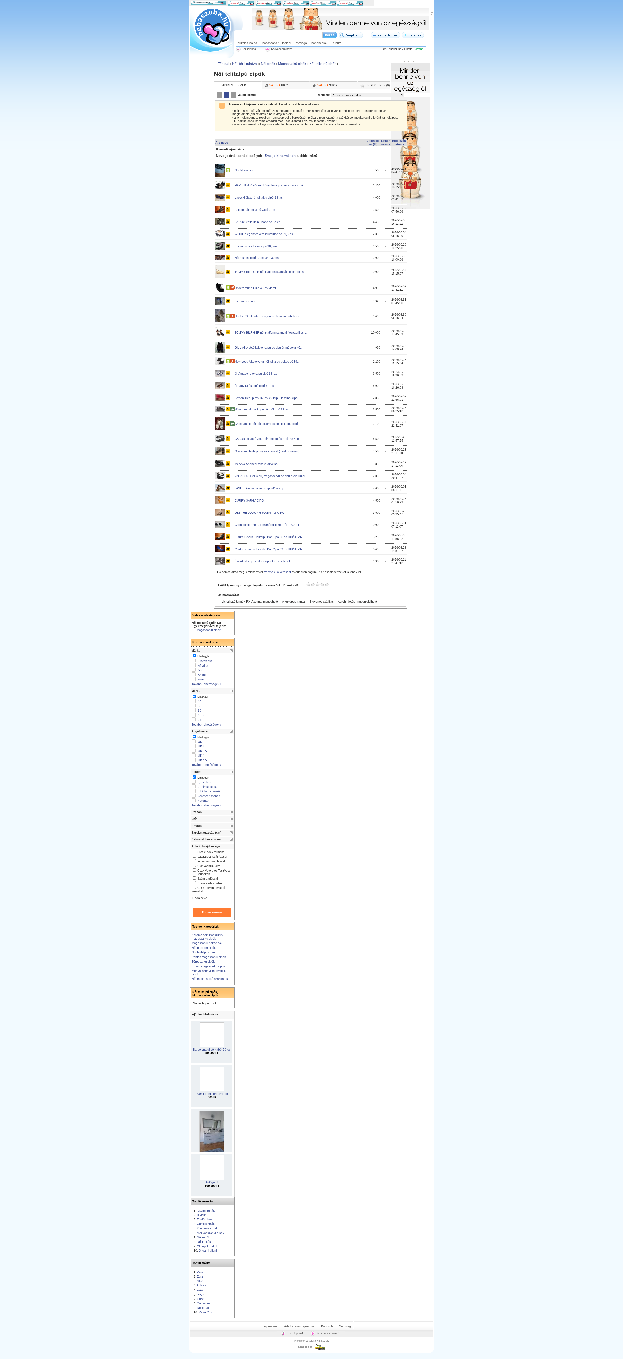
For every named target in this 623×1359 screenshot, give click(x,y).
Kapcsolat (327, 1326)
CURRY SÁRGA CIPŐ (249, 500)
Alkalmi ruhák (206, 1210)
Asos (201, 679)
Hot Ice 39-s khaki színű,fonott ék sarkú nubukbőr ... (268, 316)
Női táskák (204, 1242)
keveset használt (209, 796)
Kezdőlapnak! (295, 1333)
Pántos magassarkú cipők (209, 957)
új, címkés (204, 782)
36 (199, 710)
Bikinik (201, 1215)
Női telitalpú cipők (203, 952)
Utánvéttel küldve (208, 866)
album (337, 43)
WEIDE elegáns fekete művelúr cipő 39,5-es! (264, 234)
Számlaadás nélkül (210, 883)
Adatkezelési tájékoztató (300, 1326)
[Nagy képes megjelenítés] (234, 95)
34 (199, 701)
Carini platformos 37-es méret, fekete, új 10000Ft (267, 525)
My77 (200, 1294)
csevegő (301, 43)
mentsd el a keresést (278, 572)
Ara (200, 670)
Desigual (203, 1308)
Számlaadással (207, 878)
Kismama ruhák (207, 1228)
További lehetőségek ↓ (206, 684)
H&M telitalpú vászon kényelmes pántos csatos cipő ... (270, 185)
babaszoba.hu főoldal (276, 43)
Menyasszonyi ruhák (210, 1233)
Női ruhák (203, 1237)
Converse (203, 1303)
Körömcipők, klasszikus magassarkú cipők (207, 936)
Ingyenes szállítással (211, 861)
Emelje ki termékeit (280, 156)
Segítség (345, 1326)
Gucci (200, 1299)
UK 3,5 (202, 751)
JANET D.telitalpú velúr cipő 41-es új (259, 488)
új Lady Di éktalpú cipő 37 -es (254, 386)
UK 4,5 (202, 760)
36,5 (201, 715)
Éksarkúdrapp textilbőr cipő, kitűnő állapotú (263, 561)
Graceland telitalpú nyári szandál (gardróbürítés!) (267, 451)
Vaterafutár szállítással (212, 856)
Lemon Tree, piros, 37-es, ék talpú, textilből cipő (266, 398)
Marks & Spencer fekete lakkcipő (256, 464)
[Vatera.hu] (311, 1349)
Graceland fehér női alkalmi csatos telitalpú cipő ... (268, 424)
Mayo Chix (206, 1312)
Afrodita (203, 665)
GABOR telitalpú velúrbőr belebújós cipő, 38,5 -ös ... (269, 439)
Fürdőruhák (204, 1219)
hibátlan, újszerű (209, 791)
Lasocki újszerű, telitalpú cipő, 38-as (259, 197)
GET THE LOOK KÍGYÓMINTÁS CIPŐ (259, 512)
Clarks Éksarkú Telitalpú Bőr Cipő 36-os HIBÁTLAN (268, 537)
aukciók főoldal (248, 43)
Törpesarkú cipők (203, 961)
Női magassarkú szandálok (210, 979)
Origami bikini (208, 1250)
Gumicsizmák (206, 1224)
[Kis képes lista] (220, 95)
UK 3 (201, 746)
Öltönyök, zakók (207, 1246)
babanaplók (319, 43)
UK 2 (201, 742)
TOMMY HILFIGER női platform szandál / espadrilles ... (271, 272)
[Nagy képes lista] (227, 95)
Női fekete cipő (244, 170)
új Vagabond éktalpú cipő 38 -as (256, 373)
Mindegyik (203, 656)
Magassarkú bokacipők (207, 943)
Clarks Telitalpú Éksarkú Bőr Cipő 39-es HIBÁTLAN (268, 549)
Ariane (202, 675)
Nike (200, 1281)
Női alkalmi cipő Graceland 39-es (257, 258)
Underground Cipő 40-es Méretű (256, 288)
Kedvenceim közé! (328, 1333)
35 (199, 706)
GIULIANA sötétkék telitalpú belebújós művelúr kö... (268, 347)
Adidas (201, 1285)
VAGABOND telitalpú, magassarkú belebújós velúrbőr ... (271, 476)
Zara (200, 1276)
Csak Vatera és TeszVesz (213, 872)
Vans (200, 1272)
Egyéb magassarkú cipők (208, 966)
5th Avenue (205, 661)
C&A (200, 1290)
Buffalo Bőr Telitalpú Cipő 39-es (255, 210)
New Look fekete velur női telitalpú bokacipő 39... (267, 361)
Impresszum (271, 1326)
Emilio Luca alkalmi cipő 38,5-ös (256, 246)
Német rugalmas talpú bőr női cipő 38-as (261, 409)
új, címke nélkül (208, 787)
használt (203, 800)
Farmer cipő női (245, 301)
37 (199, 720)
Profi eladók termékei (211, 852)
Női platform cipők (204, 947)
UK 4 (201, 755)
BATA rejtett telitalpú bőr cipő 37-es (257, 222)
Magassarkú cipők (209, 630)
